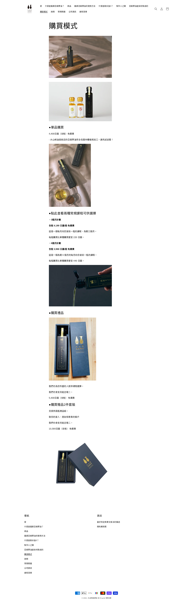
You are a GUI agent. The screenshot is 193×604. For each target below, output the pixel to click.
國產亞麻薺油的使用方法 (34, 536)
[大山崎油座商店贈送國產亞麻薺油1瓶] (72, 380)
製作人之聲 (29, 545)
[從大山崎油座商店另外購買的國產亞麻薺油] (70, 206)
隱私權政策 (102, 527)
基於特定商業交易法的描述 (108, 522)
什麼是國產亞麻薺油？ (33, 527)
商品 (26, 531)
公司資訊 (28, 568)
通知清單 (28, 573)
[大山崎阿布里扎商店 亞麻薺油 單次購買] (80, 77)
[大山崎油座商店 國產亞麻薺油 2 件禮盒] (80, 495)
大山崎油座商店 (93, 598)
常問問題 (28, 563)
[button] (156, 9)
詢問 (26, 559)
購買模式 (28, 554)
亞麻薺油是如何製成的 (33, 550)
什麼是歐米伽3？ (31, 540)
